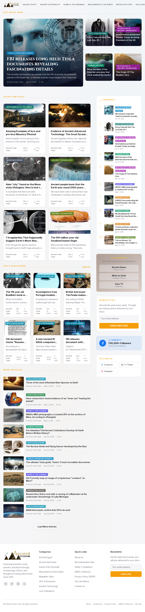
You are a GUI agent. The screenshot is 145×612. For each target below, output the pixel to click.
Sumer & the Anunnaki (74, 5)
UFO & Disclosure (47, 581)
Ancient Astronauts (50, 5)
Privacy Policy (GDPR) (85, 576)
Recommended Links (84, 562)
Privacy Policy (110, 604)
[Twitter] (12, 584)
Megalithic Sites (124, 5)
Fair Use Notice (82, 581)
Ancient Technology (48, 586)
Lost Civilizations (46, 591)
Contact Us (80, 586)
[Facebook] (5, 584)
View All (86, 267)
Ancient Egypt (30, 5)
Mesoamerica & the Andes (100, 5)
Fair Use (138, 604)
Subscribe (126, 574)
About (88, 604)
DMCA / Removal (82, 572)
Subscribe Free (119, 325)
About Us (79, 557)
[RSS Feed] (24, 584)
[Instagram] (18, 584)
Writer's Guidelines (83, 567)
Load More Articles (47, 526)
